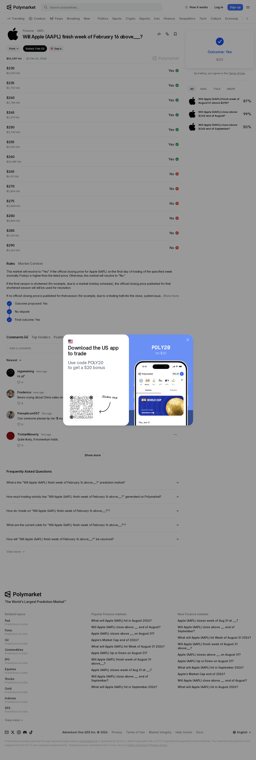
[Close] (188, 340)
